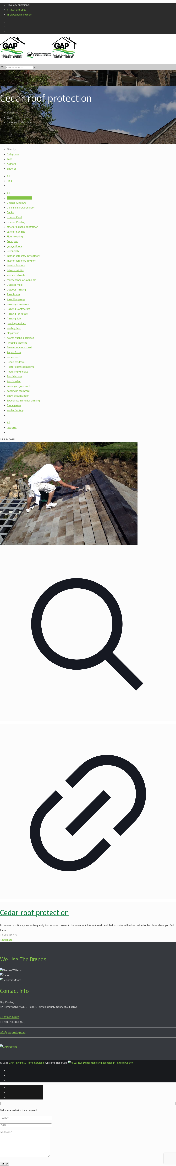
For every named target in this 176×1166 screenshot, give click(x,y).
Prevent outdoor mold (19, 347)
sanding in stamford (18, 391)
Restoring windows (17, 371)
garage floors (14, 246)
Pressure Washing (17, 342)
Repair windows (16, 362)
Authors (11, 163)
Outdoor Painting (16, 289)
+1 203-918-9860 (16, 9)
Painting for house (17, 313)
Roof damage (14, 376)
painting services (16, 323)
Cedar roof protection (19, 122)
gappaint (11, 427)
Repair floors (14, 352)
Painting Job (14, 318)
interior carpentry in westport (23, 255)
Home (10, 112)
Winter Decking (15, 410)
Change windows (16, 202)
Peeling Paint (14, 328)
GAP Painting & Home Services (26, 1062)
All (8, 176)
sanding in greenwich (18, 386)
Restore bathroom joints (21, 366)
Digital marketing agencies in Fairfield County (108, 1062)
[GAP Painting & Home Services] (38, 56)
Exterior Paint (14, 217)
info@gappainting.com (19, 14)
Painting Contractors (18, 308)
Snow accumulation (18, 395)
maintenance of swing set (21, 280)
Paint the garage (16, 299)
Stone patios (14, 405)
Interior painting (15, 270)
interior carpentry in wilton (21, 260)
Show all (11, 168)
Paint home (13, 294)
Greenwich (13, 251)
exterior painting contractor (22, 226)
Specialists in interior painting (23, 400)
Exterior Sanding (16, 231)
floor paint (12, 241)
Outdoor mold (15, 284)
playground (13, 333)
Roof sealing (14, 381)
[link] (34, 67)
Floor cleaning (15, 236)
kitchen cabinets (16, 275)
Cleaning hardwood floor (21, 207)
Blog (9, 117)
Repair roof (13, 357)
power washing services (20, 337)
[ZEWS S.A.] (75, 1062)
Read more (6, 939)
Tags (9, 159)
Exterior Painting (16, 222)
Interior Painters (16, 265)
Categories (13, 154)
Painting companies (18, 304)
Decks (10, 212)
